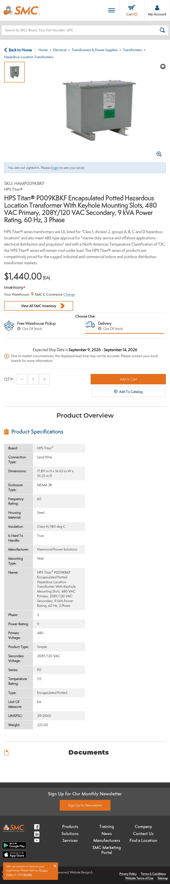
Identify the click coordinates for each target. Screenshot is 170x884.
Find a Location (143, 840)
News (107, 833)
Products (70, 826)
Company (143, 826)
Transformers (132, 50)
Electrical (59, 50)
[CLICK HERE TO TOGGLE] (111, 10)
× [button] (55, 866)
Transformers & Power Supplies (95, 50)
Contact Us (143, 833)
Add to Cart (128, 379)
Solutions (70, 833)
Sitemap (163, 878)
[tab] (44, 431)
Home (43, 50)
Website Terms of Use (139, 878)
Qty (8, 379)
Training (106, 826)
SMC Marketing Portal (106, 850)
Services (70, 840)
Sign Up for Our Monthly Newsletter (85, 794)
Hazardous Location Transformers (28, 57)
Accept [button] (27, 874)
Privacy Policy (128, 874)
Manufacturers (107, 840)
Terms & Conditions (153, 874)
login (55, 167)
